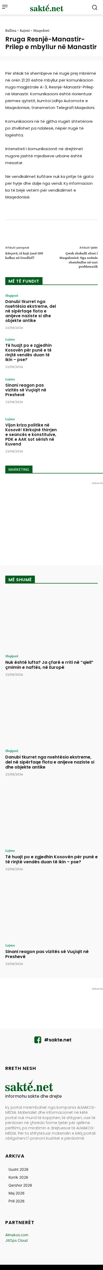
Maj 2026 (16, 1193)
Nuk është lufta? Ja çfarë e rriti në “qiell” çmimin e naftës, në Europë (49, 664)
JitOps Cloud (16, 1240)
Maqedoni (41, 30)
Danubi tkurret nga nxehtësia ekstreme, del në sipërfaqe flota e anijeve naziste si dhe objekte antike (30, 311)
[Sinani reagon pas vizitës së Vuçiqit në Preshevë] (79, 393)
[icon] (37, 1041)
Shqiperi (11, 295)
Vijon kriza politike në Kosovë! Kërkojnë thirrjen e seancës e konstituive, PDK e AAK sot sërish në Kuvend (31, 434)
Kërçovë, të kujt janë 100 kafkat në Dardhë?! (24, 255)
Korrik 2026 (18, 1177)
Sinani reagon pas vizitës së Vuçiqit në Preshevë (25, 389)
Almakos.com (16, 1235)
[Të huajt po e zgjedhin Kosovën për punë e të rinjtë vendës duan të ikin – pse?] (79, 353)
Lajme (10, 339)
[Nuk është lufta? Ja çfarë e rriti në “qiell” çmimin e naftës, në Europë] (51, 620)
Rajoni (25, 30)
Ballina (10, 30)
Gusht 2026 (18, 1169)
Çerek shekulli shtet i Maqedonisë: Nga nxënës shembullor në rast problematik (78, 259)
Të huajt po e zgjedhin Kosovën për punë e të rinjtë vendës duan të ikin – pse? (28, 352)
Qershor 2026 (20, 1185)
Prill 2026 (16, 1201)
